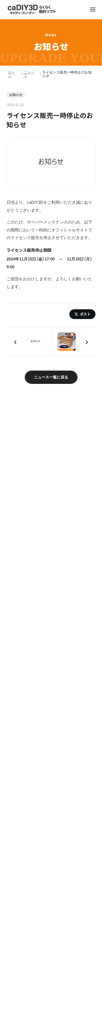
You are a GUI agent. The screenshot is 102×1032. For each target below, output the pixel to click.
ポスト (85, 314)
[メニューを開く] (92, 9)
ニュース (29, 74)
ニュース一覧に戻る (51, 377)
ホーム (11, 74)
